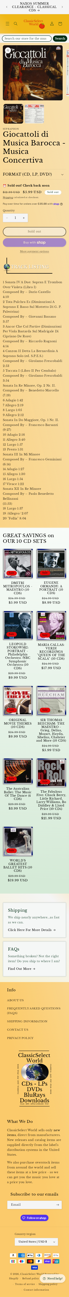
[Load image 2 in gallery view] (34, 113)
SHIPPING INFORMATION (27, 1021)
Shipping (8, 197)
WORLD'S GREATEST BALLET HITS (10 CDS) (17, 865)
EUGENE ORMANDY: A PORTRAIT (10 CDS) (51, 588)
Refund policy (30, 1278)
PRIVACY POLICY (20, 1038)
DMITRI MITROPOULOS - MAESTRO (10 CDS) (17, 588)
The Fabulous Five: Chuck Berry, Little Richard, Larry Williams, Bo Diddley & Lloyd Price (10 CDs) (51, 800)
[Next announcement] (62, 7)
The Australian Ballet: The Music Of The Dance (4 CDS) (17, 794)
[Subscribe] (58, 1205)
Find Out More (19, 969)
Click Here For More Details (30, 930)
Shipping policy (48, 1284)
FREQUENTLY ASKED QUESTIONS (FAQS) (34, 1011)
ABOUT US (15, 1000)
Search (60, 38)
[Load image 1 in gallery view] (13, 113)
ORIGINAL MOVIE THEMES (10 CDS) (18, 723)
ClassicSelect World (32, 1274)
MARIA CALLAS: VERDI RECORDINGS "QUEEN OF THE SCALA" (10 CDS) (51, 651)
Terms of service (25, 1284)
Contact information (36, 1290)
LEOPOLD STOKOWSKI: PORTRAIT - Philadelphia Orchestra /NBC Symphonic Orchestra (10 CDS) (17, 656)
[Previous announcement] (7, 7)
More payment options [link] (34, 251)
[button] (7, 24)
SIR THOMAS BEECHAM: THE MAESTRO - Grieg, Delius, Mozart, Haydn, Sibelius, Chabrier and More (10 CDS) (51, 730)
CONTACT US (17, 1029)
